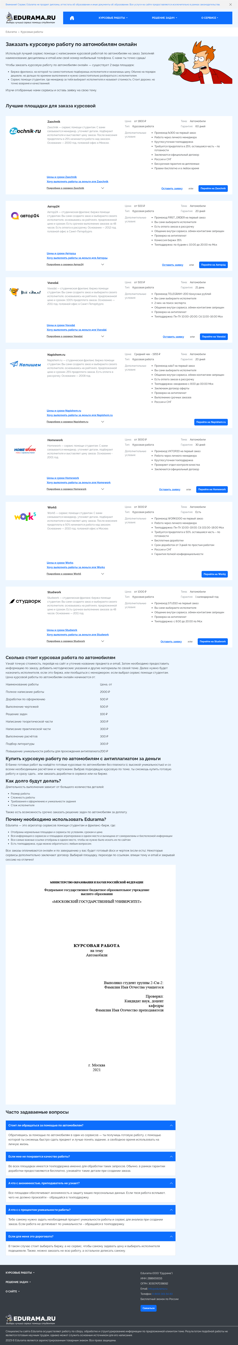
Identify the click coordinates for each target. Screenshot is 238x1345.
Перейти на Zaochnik (213, 188)
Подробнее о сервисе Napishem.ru (67, 421)
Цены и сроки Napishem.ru (64, 410)
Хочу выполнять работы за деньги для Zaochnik (77, 181)
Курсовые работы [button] (112, 17)
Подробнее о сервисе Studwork (66, 641)
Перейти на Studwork (213, 641)
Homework (55, 440)
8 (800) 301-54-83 (162, 1294)
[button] (72, 1273)
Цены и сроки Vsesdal (61, 325)
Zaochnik (53, 121)
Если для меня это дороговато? (30, 1236)
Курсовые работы (32, 31)
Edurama (11, 31)
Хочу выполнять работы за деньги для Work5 (76, 567)
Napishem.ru (56, 354)
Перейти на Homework (212, 489)
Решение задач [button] (163, 17)
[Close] (230, 4)
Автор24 (53, 206)
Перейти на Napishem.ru (211, 422)
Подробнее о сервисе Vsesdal (65, 336)
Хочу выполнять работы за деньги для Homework (79, 482)
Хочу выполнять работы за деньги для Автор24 (77, 257)
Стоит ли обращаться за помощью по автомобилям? (45, 1125)
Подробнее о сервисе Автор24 (65, 264)
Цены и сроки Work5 (60, 562)
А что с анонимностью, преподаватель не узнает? (44, 1183)
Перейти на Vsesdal (214, 336)
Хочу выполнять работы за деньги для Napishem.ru (80, 415)
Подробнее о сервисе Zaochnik (65, 188)
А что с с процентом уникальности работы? (39, 1209)
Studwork (54, 592)
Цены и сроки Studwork (62, 630)
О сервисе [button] (208, 17)
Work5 (52, 507)
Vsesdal (52, 283)
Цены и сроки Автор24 (61, 253)
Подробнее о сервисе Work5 (64, 573)
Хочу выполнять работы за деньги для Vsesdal (77, 329)
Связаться (148, 1308)
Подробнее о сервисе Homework (66, 489)
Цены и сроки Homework (63, 478)
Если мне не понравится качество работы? (39, 1156)
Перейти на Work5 (215, 574)
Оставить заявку (172, 188)
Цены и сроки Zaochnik (62, 177)
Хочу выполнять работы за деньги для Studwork (78, 634)
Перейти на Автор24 (213, 264)
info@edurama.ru (157, 1289)
